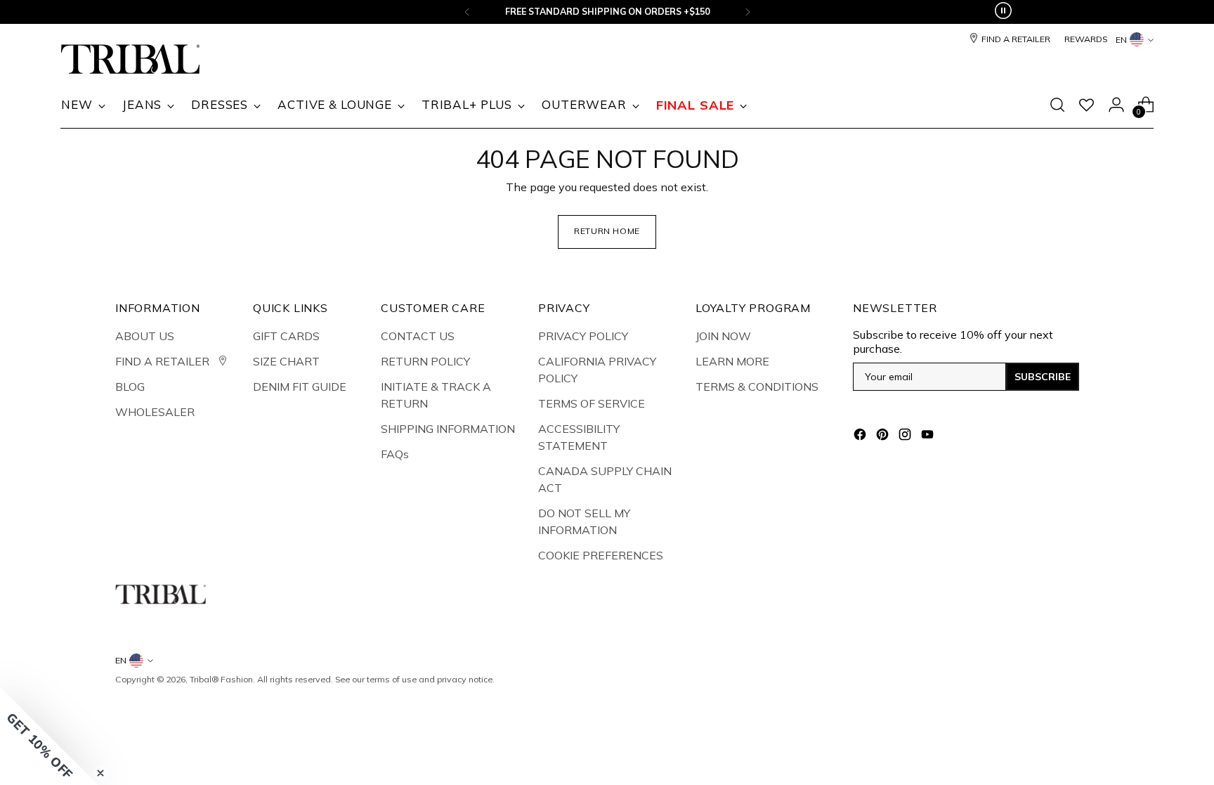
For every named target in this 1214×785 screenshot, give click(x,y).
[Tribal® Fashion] (130, 59)
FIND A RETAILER (163, 361)
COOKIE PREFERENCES (600, 555)
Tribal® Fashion (221, 679)
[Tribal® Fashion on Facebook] (861, 436)
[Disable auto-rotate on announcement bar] (1003, 12)
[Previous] (467, 12)
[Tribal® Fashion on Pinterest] (883, 436)
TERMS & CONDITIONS (757, 386)
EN (1121, 39)
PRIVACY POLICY (583, 336)
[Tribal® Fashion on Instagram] (906, 436)
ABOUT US (144, 336)
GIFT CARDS (286, 336)
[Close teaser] (100, 773)
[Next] (747, 12)
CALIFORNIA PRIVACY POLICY (597, 369)
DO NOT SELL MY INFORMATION (584, 521)
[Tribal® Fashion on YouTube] (928, 436)
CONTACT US (418, 336)
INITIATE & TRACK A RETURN (436, 394)
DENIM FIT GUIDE (299, 386)
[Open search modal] (1057, 105)
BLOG (130, 386)
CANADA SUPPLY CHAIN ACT (605, 479)
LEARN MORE (732, 361)
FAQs (395, 454)
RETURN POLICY (425, 361)
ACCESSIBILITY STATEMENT (579, 437)
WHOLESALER (155, 412)
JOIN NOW (723, 336)
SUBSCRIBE (1042, 376)
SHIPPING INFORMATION (448, 429)
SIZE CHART (286, 361)
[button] (49, 736)
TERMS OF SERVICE (591, 403)
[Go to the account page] (1116, 105)
